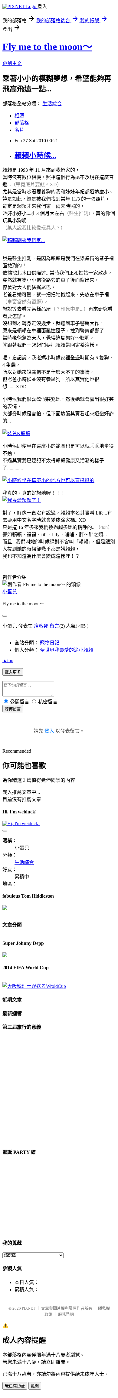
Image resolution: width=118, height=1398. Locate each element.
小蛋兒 (9, 591)
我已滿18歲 (15, 1386)
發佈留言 (13, 709)
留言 (54, 625)
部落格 (22, 122)
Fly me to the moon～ (47, 46)
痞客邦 (41, 625)
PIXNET (28, 1308)
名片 (19, 130)
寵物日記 (49, 642)
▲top (7, 660)
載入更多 (13, 672)
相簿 (19, 115)
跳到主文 (12, 63)
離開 (35, 1386)
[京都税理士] (34, 986)
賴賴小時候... (35, 155)
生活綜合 (52, 103)
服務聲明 (66, 1314)
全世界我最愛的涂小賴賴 (66, 650)
